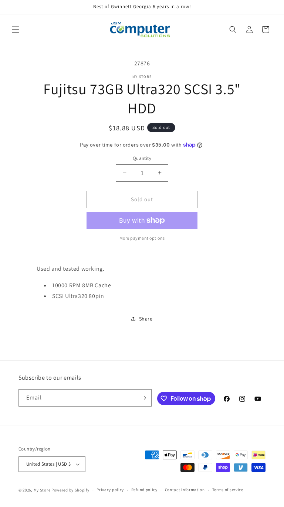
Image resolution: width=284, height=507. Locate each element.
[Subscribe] (143, 398)
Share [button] (146, 318)
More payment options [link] (142, 238)
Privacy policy (110, 489)
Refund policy (144, 489)
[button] (15, 29)
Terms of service (227, 489)
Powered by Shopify (70, 490)
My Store (42, 490)
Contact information (185, 489)
